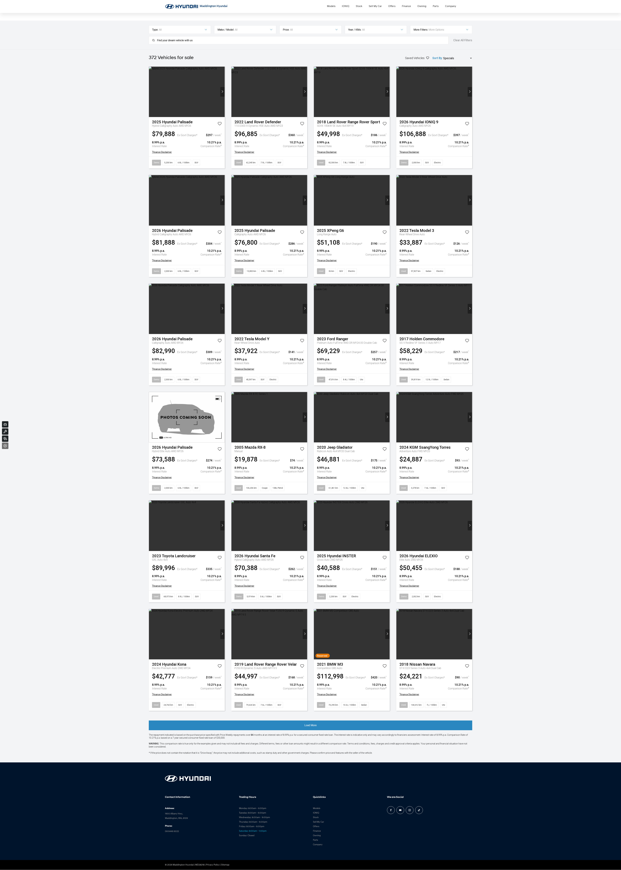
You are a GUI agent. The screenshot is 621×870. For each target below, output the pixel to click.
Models (331, 6)
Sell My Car (375, 6)
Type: (155, 29)
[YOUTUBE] (400, 810)
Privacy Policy (212, 865)
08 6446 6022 (172, 831)
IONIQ (345, 6)
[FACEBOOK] (391, 810)
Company (450, 6)
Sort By (437, 58)
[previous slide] (151, 92)
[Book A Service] (5, 431)
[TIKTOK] (419, 810)
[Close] (5, 446)
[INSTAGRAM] (410, 810)
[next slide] (222, 92)
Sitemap (225, 865)
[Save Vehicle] (220, 124)
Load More (310, 725)
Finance (406, 6)
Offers (391, 6)
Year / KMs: (354, 29)
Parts (436, 6)
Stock (359, 6)
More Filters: (421, 29)
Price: (286, 29)
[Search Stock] (5, 438)
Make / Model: (226, 29)
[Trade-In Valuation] (5, 424)
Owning (421, 6)
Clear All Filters (462, 40)
